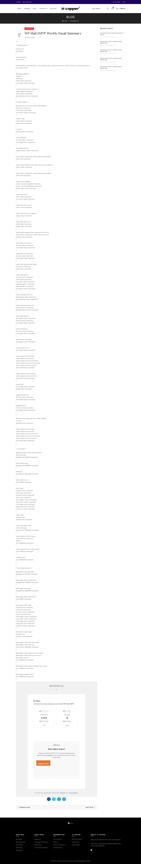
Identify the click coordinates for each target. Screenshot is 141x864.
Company (27, 8)
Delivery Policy (57, 847)
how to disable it (73, 793)
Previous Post (25, 807)
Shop (34, 8)
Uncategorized (74, 21)
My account (116, 2)
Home (19, 8)
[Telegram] (64, 799)
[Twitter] (54, 799)
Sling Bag (19, 850)
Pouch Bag (19, 845)
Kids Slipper (38, 845)
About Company (77, 839)
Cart (123, 2)
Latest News (76, 845)
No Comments (112, 37)
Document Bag (20, 842)
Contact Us (43, 8)
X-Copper (62, 793)
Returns (55, 842)
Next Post (89, 807)
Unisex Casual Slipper (41, 847)
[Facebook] (49, 799)
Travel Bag (19, 847)
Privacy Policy (57, 839)
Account (53, 8)
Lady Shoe (38, 839)
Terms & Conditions (59, 845)
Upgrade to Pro (43, 764)
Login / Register (96, 8)
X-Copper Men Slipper (41, 842)
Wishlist (113, 7)
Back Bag (19, 839)
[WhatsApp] (59, 799)
